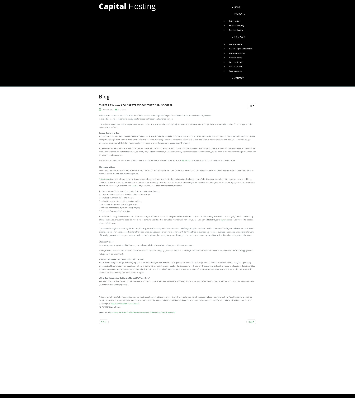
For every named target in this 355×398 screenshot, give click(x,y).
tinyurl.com (225, 220)
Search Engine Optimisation (240, 48)
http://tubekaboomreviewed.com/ (125, 303)
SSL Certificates (235, 66)
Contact (239, 78)
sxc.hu (134, 185)
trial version (186, 160)
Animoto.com (104, 179)
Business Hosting (236, 25)
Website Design (235, 44)
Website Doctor (235, 57)
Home (237, 7)
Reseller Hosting (236, 30)
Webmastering (235, 71)
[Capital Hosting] (127, 7)
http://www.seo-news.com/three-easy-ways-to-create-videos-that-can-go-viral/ (142, 312)
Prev (104, 322)
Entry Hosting (234, 21)
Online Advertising (237, 53)
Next (250, 322)
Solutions (239, 37)
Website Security (236, 62)
